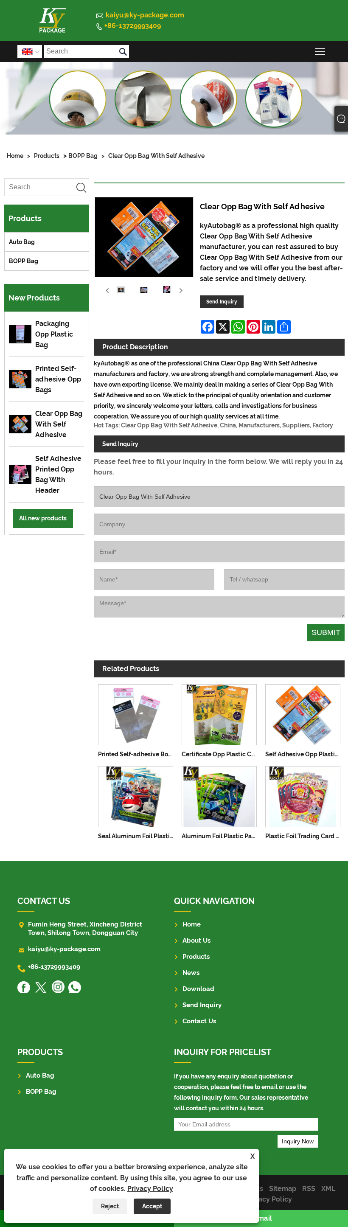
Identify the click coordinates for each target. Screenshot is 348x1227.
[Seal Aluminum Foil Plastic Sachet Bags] (135, 795)
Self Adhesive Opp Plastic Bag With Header (305, 754)
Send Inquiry (221, 302)
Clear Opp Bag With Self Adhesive (156, 155)
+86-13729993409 (132, 26)
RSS (308, 1189)
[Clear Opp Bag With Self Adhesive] (120, 291)
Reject (110, 1206)
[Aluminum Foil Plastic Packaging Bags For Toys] (219, 795)
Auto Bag (22, 242)
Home (15, 155)
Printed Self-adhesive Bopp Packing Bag (137, 754)
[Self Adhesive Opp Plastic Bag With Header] (303, 713)
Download (198, 989)
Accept (152, 1206)
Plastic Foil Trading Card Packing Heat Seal (305, 836)
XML (328, 1189)
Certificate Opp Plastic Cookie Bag (221, 754)
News (190, 973)
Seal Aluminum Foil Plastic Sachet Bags (137, 836)
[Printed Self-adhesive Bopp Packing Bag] (135, 713)
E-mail (261, 1218)
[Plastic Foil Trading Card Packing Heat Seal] (303, 795)
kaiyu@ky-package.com (145, 15)
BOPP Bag (83, 155)
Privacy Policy (150, 1189)
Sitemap (282, 1189)
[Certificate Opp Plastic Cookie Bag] (219, 713)
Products (46, 155)
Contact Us (199, 1021)
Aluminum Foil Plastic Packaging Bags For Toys (221, 836)
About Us (196, 940)
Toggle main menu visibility (320, 51)
